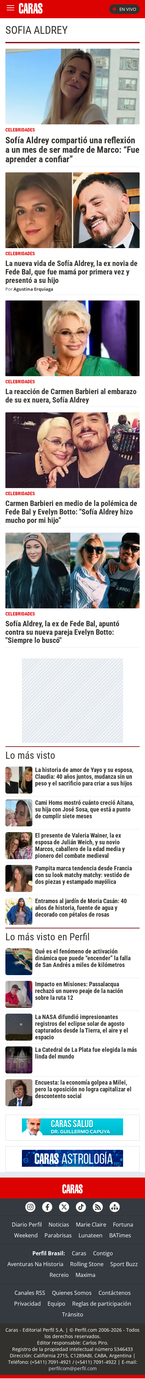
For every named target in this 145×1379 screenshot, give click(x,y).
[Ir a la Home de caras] (30, 11)
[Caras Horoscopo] (72, 1164)
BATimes (120, 1235)
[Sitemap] (115, 1207)
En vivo (127, 9)
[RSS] (98, 1207)
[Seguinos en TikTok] (81, 1207)
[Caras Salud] (72, 1133)
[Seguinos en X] (64, 1207)
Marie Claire (91, 1224)
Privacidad (27, 1303)
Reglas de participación (101, 1303)
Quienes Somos (72, 1293)
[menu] (10, 9)
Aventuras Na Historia (35, 1264)
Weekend (26, 1235)
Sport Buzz (124, 1264)
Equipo (56, 1303)
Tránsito (72, 1314)
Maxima (85, 1275)
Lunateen (91, 1235)
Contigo (103, 1253)
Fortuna (123, 1224)
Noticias (59, 1224)
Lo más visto (30, 755)
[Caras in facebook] (47, 1207)
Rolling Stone (87, 1264)
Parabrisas (58, 1235)
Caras (79, 1253)
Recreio (59, 1275)
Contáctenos (114, 1293)
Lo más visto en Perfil (47, 937)
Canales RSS (29, 1293)
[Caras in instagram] (30, 1207)
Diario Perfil (27, 1224)
